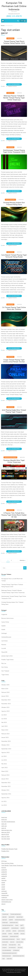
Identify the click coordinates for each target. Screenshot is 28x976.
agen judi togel (19, 917)
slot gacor (4, 947)
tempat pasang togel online (18, 955)
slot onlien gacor (12, 947)
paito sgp (4, 826)
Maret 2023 (4, 730)
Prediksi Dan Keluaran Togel (9, 849)
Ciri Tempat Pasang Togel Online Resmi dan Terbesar (14, 308)
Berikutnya (22, 560)
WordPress (18, 972)
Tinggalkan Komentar (12, 86)
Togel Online (5, 674)
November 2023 (6, 703)
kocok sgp (4, 817)
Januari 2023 (5, 737)
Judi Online (4, 641)
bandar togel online (14, 922)
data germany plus (6, 830)
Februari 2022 (5, 775)
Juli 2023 (4, 715)
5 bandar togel (5, 914)
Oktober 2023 (5, 707)
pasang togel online (7, 656)
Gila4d (3, 629)
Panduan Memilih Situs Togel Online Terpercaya (14, 461)
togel (3, 958)
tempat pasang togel (6, 955)
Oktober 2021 (5, 790)
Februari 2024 (5, 692)
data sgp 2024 (5, 832)
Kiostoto (10, 38)
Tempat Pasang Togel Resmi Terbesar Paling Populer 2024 (14, 42)
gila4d (3, 882)
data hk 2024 (5, 834)
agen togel (4, 919)
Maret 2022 (4, 771)
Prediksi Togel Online (7, 659)
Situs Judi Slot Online (7, 863)
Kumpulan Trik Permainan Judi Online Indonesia (14, 6)
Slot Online (4, 667)
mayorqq (3, 880)
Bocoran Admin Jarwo (7, 618)
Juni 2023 (4, 719)
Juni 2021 (4, 805)
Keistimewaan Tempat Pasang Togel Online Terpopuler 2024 (14, 151)
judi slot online (21, 930)
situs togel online (12, 944)
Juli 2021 (4, 801)
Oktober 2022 (5, 745)
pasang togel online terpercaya (8, 939)
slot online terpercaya (6, 950)
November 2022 (6, 741)
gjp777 (22, 925)
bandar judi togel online (19, 919)
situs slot (12, 942)
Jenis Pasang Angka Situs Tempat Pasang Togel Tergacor (14, 411)
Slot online (20, 947)
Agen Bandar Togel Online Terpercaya (12, 865)
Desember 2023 (6, 700)
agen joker (4, 917)
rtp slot (23, 939)
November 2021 (6, 786)
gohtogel (4, 891)
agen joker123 (11, 917)
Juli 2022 (4, 756)
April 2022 (4, 767)
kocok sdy (4, 819)
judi (3, 930)
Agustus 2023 (5, 711)
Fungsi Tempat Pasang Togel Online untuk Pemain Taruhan (14, 361)
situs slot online (19, 942)
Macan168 (4, 652)
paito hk (3, 828)
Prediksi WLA (5, 851)
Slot (19, 944)
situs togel (4, 944)
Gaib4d (3, 626)
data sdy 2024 (5, 836)
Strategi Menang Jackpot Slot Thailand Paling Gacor (14, 204)
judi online (8, 930)
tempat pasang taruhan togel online (9, 953)
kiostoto (3, 867)
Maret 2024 (4, 688)
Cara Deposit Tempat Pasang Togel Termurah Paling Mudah (14, 256)
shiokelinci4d (5, 895)
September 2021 (6, 794)
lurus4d (3, 648)
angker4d (4, 870)
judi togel (4, 933)
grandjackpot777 (5, 928)
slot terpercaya (16, 950)
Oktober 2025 (5, 685)
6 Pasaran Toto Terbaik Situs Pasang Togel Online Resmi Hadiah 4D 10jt (14, 515)
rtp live (18, 939)
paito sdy (4, 824)
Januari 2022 (5, 779)
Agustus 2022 (5, 752)
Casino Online (5, 622)
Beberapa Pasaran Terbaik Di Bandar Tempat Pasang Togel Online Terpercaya (14, 98)
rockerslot (4, 897)
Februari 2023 (5, 734)
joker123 (22, 928)
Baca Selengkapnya (14, 84)
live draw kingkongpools (8, 821)
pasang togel (5, 936)
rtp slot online (5, 942)
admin (3, 86)
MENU (22, 20)
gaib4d (3, 878)
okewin (3, 904)
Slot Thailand (10, 199)
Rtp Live (3, 663)
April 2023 (4, 726)
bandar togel (4, 922)
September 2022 (6, 749)
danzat (16, 925)
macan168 (4, 893)
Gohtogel (4, 633)
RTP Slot (4, 861)
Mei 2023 (4, 722)
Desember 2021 (6, 782)
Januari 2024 (5, 696)
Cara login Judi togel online (7, 925)
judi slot (14, 930)
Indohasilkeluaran (10, 457)
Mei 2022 (4, 764)
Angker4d (4, 614)
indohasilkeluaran (6, 902)
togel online (9, 958)
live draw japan (5, 839)
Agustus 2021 (5, 797)
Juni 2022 (4, 760)
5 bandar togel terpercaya (15, 914)
